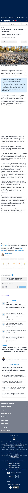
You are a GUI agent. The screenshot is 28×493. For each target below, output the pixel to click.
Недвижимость (4, 17)
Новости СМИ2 (5, 295)
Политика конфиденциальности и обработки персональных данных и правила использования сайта (14, 470)
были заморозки (19, 250)
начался (3, 247)
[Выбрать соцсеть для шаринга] (25, 42)
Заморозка (21, 258)
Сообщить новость (6, 406)
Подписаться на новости (7, 403)
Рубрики (3, 410)
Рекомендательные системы (14, 467)
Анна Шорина (8, 253)
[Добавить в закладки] (22, 42)
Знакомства (12, 17)
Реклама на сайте (6, 413)
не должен (4, 245)
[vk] (14, 438)
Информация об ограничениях (14, 463)
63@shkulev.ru (19, 453)
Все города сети (5, 430)
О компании (4, 420)
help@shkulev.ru (17, 457)
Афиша (22, 17)
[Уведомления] (23, 20)
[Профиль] (26, 20)
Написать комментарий (10, 41)
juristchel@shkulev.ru (14, 456)
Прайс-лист (4, 416)
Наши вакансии (5, 423)
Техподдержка (5, 427)
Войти (6, 287)
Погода (18, 17)
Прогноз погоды (5, 258)
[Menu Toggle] (1, 20)
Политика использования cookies (14, 465)
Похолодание (13, 258)
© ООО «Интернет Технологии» (14, 484)
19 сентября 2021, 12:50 (5, 37)
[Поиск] (20, 20)
